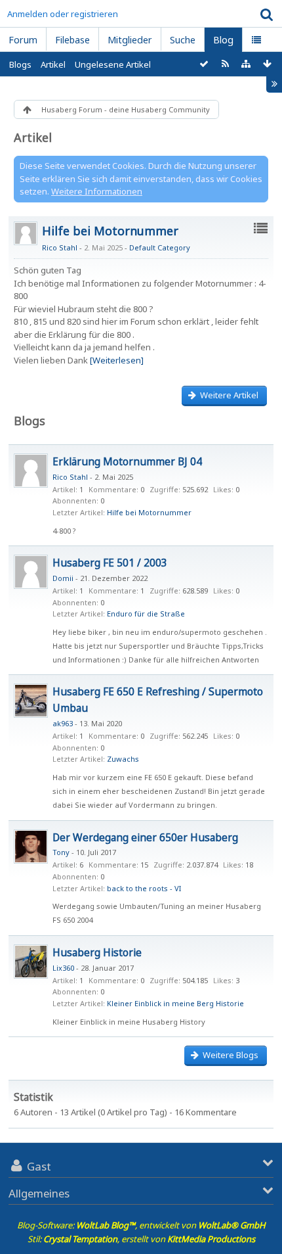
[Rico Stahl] (31, 470)
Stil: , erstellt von (141, 1239)
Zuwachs (123, 759)
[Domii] (31, 572)
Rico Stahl (59, 247)
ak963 (62, 723)
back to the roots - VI (144, 888)
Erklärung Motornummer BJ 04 (127, 461)
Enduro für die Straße (146, 613)
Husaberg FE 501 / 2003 (109, 562)
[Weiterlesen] (117, 360)
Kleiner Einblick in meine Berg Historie (175, 1003)
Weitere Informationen (96, 191)
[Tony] (31, 846)
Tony (61, 852)
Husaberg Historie (97, 952)
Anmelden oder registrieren (62, 14)
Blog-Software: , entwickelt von (141, 1225)
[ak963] (31, 701)
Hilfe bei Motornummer (110, 231)
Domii (62, 578)
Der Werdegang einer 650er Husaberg (145, 837)
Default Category (159, 247)
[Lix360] (31, 961)
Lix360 (63, 968)
